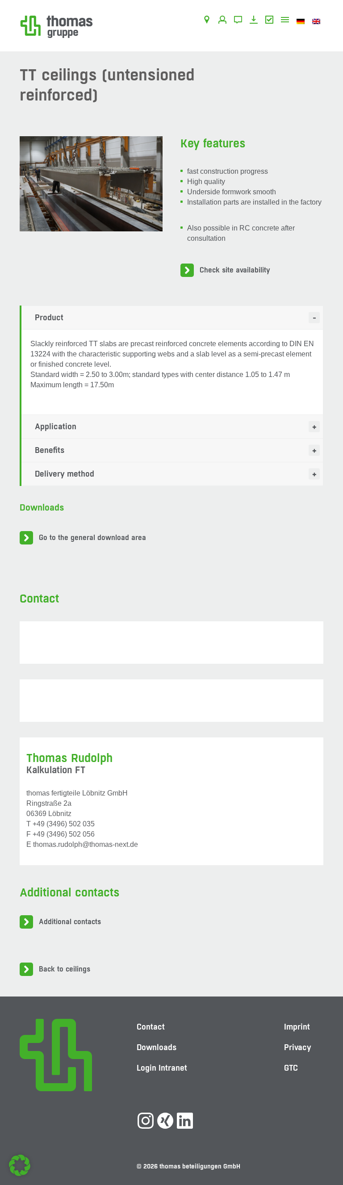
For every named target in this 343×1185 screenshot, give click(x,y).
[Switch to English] (317, 21)
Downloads (255, 21)
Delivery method (64, 473)
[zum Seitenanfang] (327, 1151)
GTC (270, 21)
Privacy (297, 1047)
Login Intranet (162, 1067)
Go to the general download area (92, 537)
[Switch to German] (302, 21)
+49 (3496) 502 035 (64, 824)
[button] (19, 1165)
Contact (239, 21)
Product (49, 317)
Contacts (224, 21)
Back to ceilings (64, 969)
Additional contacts (70, 921)
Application (55, 426)
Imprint (297, 1026)
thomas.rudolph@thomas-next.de (85, 844)
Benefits (50, 450)
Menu (286, 21)
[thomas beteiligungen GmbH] (56, 26)
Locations (208, 21)
